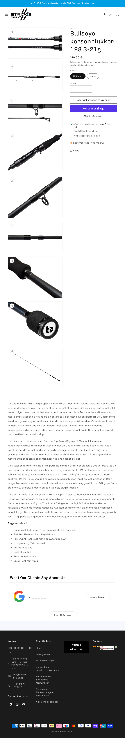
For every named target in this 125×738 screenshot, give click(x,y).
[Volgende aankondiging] (119, 3)
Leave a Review (97, 597)
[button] (6, 14)
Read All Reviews (62, 615)
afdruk (39, 648)
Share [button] (76, 150)
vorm (93, 76)
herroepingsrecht (45, 660)
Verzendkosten (102, 62)
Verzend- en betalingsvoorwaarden (47, 668)
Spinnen (77, 76)
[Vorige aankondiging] (6, 3)
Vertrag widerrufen (76, 647)
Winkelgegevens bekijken (86, 136)
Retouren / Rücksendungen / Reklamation (45, 692)
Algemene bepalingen (47, 702)
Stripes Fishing (66, 731)
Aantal (73, 83)
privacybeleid (43, 654)
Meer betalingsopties (94, 116)
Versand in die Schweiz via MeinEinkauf (43, 679)
